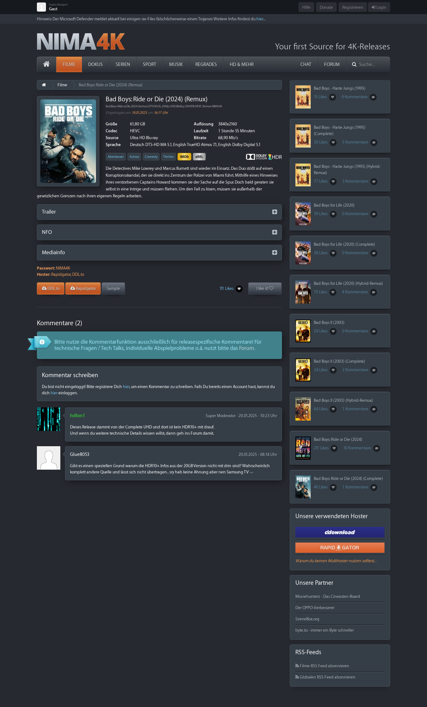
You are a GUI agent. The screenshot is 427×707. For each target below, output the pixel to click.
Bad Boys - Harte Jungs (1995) (339, 88)
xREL (199, 157)
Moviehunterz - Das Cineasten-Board (327, 596)
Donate (326, 7)
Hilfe (306, 7)
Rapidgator (85, 288)
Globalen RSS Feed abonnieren (327, 677)
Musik (176, 64)
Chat (305, 64)
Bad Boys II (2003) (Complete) (339, 361)
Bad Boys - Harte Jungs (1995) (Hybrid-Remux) (347, 169)
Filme (69, 64)
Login (380, 7)
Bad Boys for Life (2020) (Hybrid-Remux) (348, 283)
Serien (123, 64)
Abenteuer (116, 157)
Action (134, 157)
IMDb (184, 157)
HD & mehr (242, 64)
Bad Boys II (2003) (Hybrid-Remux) (343, 400)
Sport (149, 64)
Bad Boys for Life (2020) (334, 205)
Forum (332, 64)
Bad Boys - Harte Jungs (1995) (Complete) (339, 130)
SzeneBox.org (307, 619)
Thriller (168, 157)
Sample (113, 288)
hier (259, 19)
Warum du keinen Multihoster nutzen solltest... (336, 560)
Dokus (95, 64)
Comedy (151, 157)
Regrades (206, 64)
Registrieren (352, 7)
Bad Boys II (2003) (329, 322)
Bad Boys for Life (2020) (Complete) (344, 244)
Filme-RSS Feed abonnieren (324, 666)
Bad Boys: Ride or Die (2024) (338, 439)
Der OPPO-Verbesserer (314, 607)
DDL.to (53, 288)
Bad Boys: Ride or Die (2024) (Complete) (348, 478)
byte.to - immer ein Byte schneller (324, 630)
